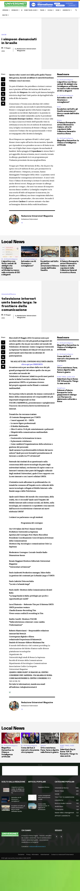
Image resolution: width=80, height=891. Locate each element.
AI (21, 10)
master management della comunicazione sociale (44, 797)
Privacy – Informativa (32, 854)
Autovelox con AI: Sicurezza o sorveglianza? (64, 100)
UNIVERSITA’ (66, 10)
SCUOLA (50, 10)
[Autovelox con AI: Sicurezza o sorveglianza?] (30, 251)
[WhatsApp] (3, 89)
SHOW (57, 10)
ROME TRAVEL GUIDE (30, 10)
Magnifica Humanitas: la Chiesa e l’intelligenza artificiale (68, 143)
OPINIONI (5, 10)
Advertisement (45, 854)
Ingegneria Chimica (43, 787)
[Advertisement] (40, 770)
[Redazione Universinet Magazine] (14, 219)
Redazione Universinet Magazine (26, 50)
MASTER (4, 15)
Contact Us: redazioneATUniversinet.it (62, 854)
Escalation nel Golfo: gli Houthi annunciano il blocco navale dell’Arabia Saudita (50, 265)
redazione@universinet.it (37, 846)
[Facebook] (3, 79)
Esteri (59, 107)
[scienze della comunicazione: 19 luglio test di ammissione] (32, 806)
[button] (76, 10)
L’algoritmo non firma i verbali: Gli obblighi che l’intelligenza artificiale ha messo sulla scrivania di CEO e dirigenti (68, 86)
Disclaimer (21, 854)
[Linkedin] (3, 94)
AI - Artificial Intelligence (65, 80)
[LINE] (3, 103)
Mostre (59, 120)
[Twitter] (3, 84)
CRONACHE (14, 10)
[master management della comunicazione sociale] (32, 797)
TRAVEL (42, 10)
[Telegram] (3, 99)
